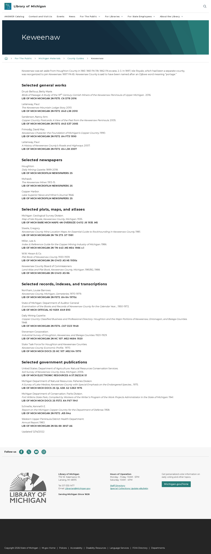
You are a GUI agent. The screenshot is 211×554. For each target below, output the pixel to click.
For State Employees (140, 16)
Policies (63, 548)
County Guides (75, 58)
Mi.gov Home (49, 548)
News (72, 16)
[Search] (205, 6)
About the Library (170, 16)
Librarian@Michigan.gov (77, 488)
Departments (158, 548)
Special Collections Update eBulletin (129, 488)
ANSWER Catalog (14, 16)
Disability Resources (96, 548)
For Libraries (112, 16)
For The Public (88, 16)
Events (60, 16)
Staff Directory (117, 485)
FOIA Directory (140, 548)
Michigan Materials (50, 58)
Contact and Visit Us (40, 16)
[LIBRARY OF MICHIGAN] (6, 58)
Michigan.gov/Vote (176, 484)
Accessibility (76, 548)
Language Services (119, 548)
